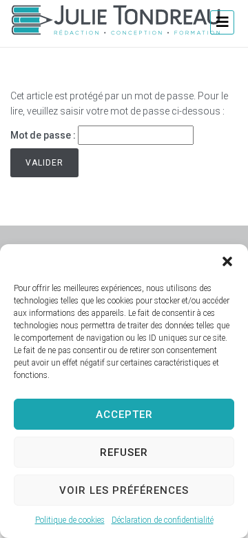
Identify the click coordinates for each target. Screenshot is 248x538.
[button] (227, 261)
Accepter (124, 414)
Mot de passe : (44, 135)
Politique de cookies (70, 520)
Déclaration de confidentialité (163, 520)
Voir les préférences (124, 490)
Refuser (124, 452)
